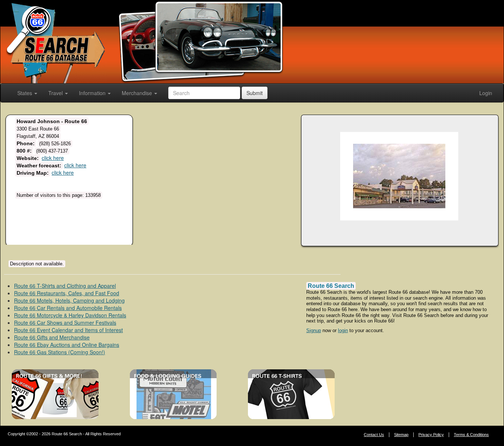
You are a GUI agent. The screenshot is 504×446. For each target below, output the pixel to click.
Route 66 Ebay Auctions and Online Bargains (66, 344)
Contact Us (374, 434)
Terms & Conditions (471, 434)
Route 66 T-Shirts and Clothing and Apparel (65, 285)
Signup (313, 330)
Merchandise (137, 93)
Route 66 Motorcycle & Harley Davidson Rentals (70, 315)
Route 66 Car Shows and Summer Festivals (65, 322)
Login (485, 93)
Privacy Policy (431, 434)
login (343, 330)
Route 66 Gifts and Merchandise (52, 337)
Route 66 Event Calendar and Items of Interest (68, 330)
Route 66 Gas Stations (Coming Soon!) (59, 352)
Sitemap (401, 434)
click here (53, 157)
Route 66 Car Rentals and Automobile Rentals (68, 307)
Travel (56, 93)
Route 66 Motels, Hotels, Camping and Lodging (69, 300)
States (25, 93)
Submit (254, 93)
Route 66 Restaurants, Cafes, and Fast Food (66, 293)
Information (93, 93)
